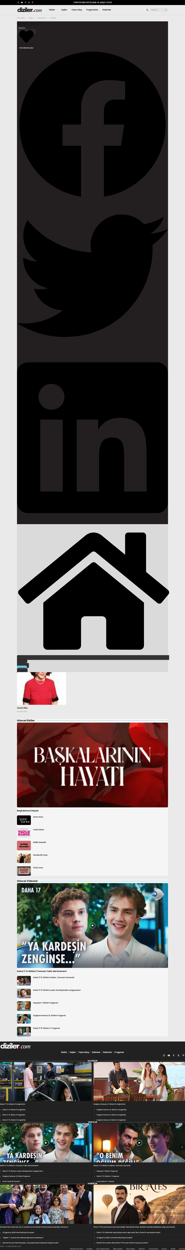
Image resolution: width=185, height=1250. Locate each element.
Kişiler (64, 9)
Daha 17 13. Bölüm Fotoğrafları (12, 1104)
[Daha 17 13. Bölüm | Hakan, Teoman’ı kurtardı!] (24, 980)
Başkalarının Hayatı (28, 810)
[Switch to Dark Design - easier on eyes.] (147, 10)
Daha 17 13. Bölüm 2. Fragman (46, 1028)
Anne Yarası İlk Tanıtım (11, 1181)
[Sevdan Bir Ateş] (24, 858)
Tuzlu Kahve (38, 829)
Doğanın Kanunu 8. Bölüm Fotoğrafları (111, 1120)
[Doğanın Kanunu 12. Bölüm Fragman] (24, 1019)
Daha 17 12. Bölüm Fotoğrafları (14, 1110)
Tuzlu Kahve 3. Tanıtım (105, 1181)
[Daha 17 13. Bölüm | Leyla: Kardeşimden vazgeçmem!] (24, 993)
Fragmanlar (92, 9)
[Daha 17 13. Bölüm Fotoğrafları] (46, 1081)
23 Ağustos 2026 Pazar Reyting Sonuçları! (18, 1232)
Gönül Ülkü (28, 23)
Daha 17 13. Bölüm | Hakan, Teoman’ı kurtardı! (53, 977)
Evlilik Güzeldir (39, 842)
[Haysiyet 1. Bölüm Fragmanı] (24, 1006)
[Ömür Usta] (24, 871)
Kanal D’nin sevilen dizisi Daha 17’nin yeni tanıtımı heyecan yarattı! (122, 1243)
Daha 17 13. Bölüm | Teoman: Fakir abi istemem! (42, 971)
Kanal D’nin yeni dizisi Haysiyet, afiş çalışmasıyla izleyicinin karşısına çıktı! (31, 1243)
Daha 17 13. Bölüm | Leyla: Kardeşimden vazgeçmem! (57, 990)
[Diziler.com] (30, 10)
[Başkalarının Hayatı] (92, 765)
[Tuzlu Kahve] (24, 833)
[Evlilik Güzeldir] (24, 845)
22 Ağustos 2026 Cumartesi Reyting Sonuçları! (115, 1238)
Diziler (52, 9)
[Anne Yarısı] (24, 820)
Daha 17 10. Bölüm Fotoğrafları (14, 1120)
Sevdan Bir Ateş (40, 855)
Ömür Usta (38, 867)
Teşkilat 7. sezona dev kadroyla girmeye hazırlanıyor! (23, 1238)
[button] (92, 124)
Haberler (106, 9)
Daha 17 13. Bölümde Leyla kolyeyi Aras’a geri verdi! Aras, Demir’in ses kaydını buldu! (128, 1232)
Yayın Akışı (76, 9)
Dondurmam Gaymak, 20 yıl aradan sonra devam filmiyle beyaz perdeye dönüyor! (34, 1227)
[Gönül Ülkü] (41, 688)
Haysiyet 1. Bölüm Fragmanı (45, 1003)
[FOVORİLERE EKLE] (26, 31)
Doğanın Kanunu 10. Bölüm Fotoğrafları (111, 1110)
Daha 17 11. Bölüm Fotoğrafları (14, 1115)
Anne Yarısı (38, 817)
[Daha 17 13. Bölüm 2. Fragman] (24, 1031)
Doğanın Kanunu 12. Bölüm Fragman (49, 1015)
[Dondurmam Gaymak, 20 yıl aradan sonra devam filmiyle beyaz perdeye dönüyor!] (46, 1204)
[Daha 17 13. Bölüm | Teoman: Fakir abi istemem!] (92, 925)
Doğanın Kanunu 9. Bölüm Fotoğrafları (111, 1115)
